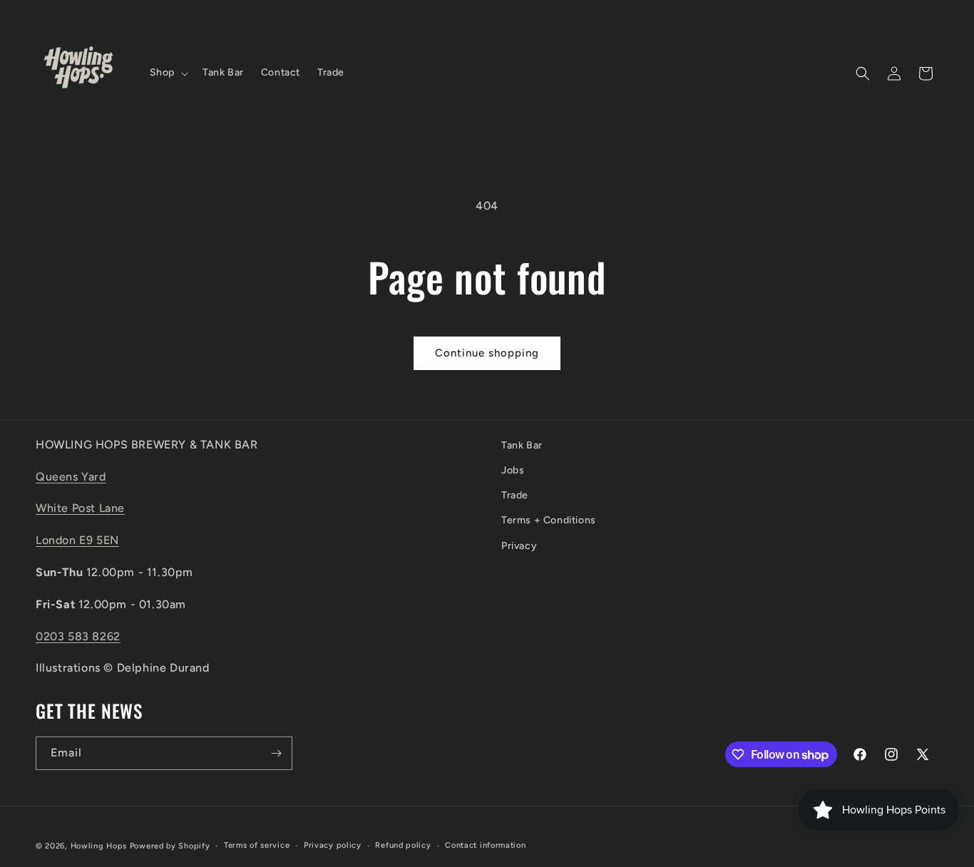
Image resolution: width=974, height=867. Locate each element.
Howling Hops (99, 846)
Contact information (485, 845)
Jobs (512, 470)
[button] (167, 73)
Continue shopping (487, 353)
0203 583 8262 (78, 636)
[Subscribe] (276, 753)
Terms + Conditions (548, 520)
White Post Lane (80, 508)
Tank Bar (522, 445)
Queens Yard (71, 476)
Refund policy (403, 845)
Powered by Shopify (170, 846)
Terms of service (256, 845)
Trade (514, 495)
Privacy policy (333, 845)
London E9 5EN (77, 540)
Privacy (519, 546)
